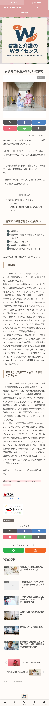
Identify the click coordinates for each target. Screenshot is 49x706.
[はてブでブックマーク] (39, 122)
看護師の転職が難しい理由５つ (20, 200)
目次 (21, 195)
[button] (39, 128)
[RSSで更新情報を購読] (35, 550)
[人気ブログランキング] (8, 495)
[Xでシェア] (10, 122)
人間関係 (13, 204)
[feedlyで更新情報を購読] (13, 550)
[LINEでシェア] (24, 128)
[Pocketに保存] (10, 128)
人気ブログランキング (12, 498)
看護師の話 (9, 520)
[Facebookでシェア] (24, 122)
